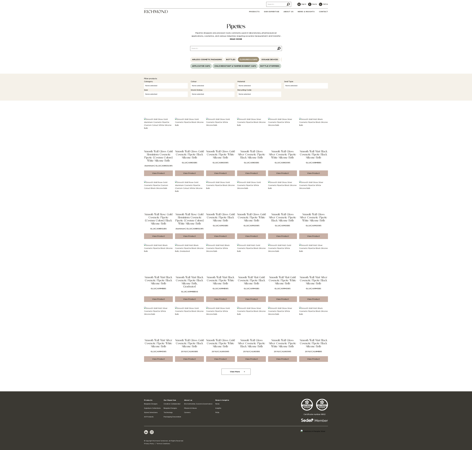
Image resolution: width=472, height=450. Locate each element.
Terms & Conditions (163, 443)
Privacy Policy (149, 443)
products (254, 12)
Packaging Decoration (172, 417)
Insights (218, 408)
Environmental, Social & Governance (198, 404)
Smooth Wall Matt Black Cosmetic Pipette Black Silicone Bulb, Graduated (189, 282)
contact (323, 12)
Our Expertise (170, 400)
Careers (187, 412)
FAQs (217, 412)
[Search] (288, 4)
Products (148, 400)
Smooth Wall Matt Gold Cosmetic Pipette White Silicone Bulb (282, 280)
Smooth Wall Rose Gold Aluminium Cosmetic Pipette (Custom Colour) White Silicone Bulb (189, 219)
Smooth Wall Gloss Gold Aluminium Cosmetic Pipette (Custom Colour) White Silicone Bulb (158, 156)
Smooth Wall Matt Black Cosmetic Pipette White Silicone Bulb (220, 280)
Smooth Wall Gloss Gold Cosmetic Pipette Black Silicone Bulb (189, 154)
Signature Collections (152, 408)
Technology (168, 412)
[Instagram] (152, 432)
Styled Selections (150, 412)
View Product (158, 173)
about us (289, 12)
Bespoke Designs (150, 404)
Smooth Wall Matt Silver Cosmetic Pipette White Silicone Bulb (158, 343)
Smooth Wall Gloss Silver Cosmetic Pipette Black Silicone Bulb (251, 154)
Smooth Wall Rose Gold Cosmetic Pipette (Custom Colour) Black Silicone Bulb (158, 219)
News (217, 404)
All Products (148, 417)
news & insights (306, 12)
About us (188, 400)
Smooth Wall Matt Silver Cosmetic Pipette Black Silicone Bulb (313, 280)
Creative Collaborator (172, 404)
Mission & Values (190, 408)
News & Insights (222, 400)
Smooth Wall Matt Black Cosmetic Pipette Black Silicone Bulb (313, 154)
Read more (236, 39)
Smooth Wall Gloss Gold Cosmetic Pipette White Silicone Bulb (220, 154)
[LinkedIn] (146, 432)
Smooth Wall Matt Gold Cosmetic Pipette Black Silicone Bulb (251, 280)
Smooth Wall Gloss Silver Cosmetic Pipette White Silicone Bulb (282, 154)
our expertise (271, 12)
